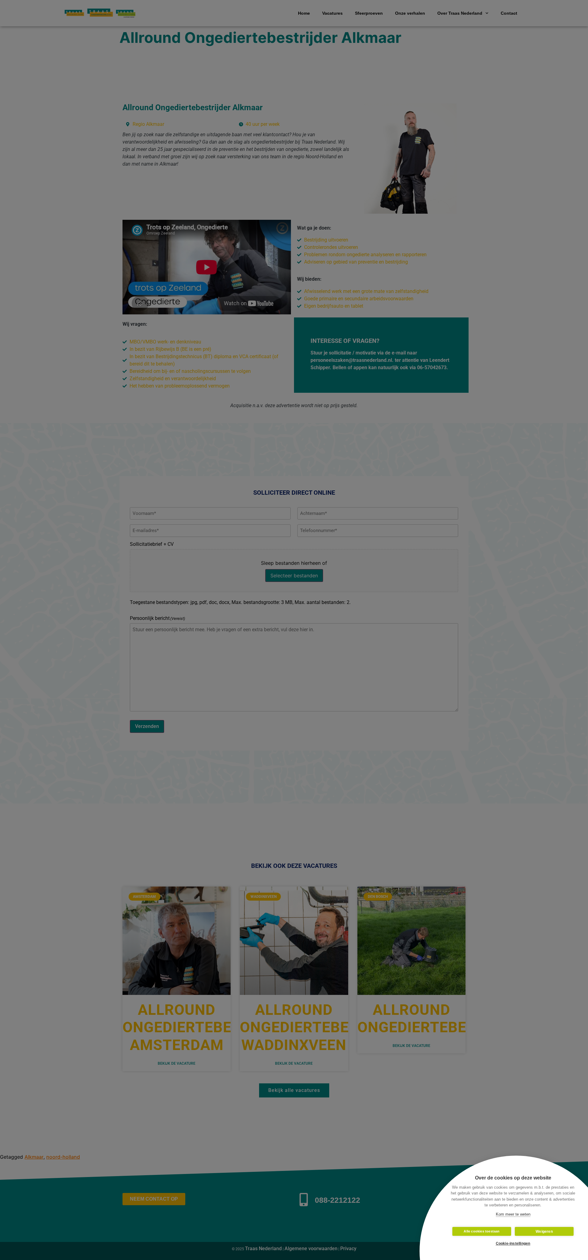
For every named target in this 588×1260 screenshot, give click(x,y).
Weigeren (544, 1231)
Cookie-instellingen (513, 1243)
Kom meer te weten (513, 1214)
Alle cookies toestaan (481, 1231)
